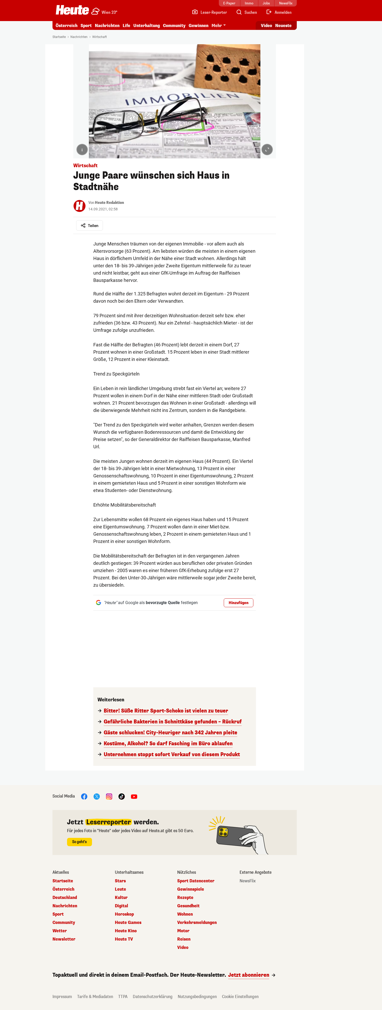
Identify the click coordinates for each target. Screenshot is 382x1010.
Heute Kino (126, 931)
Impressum (62, 996)
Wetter (59, 931)
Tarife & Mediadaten (95, 996)
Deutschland (64, 897)
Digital (121, 906)
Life (126, 25)
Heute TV (124, 939)
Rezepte (185, 897)
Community (174, 25)
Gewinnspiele (190, 889)
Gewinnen (198, 25)
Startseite (59, 37)
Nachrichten (79, 37)
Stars (120, 881)
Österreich (66, 25)
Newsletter (63, 939)
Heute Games (128, 922)
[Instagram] (109, 796)
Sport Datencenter (195, 881)
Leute (120, 889)
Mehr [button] (217, 25)
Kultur (121, 897)
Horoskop (124, 914)
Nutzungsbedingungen (197, 996)
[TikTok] (121, 796)
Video (266, 25)
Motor (183, 931)
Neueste (283, 25)
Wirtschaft (99, 37)
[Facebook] (84, 796)
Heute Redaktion (109, 202)
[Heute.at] (72, 10)
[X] (97, 796)
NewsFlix (248, 881)
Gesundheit (188, 906)
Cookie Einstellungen (240, 996)
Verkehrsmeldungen (197, 922)
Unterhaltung (146, 25)
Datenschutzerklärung (153, 996)
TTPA (123, 996)
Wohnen (185, 914)
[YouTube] (134, 796)
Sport (86, 25)
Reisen (183, 939)
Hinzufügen (238, 602)
